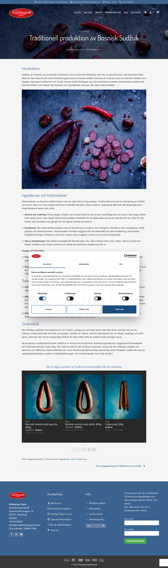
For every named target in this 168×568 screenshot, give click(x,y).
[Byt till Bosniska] (145, 12)
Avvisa (49, 309)
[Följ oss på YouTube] (21, 534)
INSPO (98, 12)
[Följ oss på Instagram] (16, 534)
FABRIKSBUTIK (113, 12)
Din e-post (129, 529)
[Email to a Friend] (84, 449)
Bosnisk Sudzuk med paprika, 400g (41, 426)
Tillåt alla (119, 309)
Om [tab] (120, 264)
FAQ (126, 12)
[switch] (70, 298)
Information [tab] (84, 264)
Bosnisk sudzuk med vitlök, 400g (83, 424)
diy (68, 459)
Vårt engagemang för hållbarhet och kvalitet (119, 465)
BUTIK (77, 12)
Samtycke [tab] (47, 264)
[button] (150, 12)
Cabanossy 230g (114, 424)
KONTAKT (136, 12)
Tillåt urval (84, 309)
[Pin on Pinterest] (89, 449)
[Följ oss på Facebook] (11, 534)
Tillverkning (84, 31)
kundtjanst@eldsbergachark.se (24, 525)
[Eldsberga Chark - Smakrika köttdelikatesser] (21, 13)
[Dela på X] (79, 449)
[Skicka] (103, 526)
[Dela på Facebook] (74, 449)
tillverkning (82, 459)
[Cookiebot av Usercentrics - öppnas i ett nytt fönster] (126, 256)
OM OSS (88, 12)
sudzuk (73, 459)
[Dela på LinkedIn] (94, 449)
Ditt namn (129, 519)
